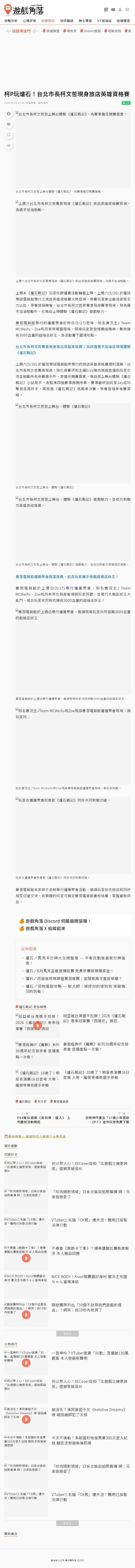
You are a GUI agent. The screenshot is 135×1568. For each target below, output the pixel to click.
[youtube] (113, 9)
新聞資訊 (48, 20)
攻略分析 (11, 20)
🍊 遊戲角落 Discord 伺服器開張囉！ (55, 921)
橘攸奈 (72, 31)
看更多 (67, 1333)
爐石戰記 (25, 1101)
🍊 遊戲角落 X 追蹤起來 (42, 928)
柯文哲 (42, 1101)
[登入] (120, 10)
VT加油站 (104, 20)
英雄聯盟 (53, 31)
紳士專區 (85, 20)
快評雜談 (66, 20)
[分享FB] (8, 113)
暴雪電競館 (61, 1101)
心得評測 (29, 20)
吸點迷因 (114, 31)
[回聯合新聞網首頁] (8, 10)
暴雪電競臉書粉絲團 (91, 895)
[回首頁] (24, 10)
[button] (127, 9)
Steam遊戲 (92, 31)
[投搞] (106, 9)
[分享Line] (8, 124)
